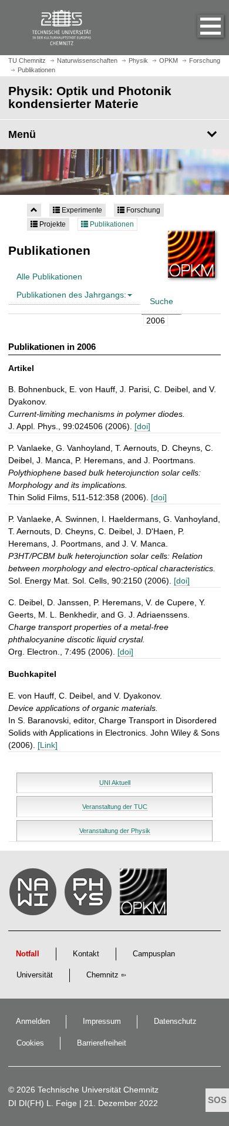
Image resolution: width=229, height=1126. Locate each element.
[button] (198, 27)
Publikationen (111, 224)
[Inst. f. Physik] (89, 894)
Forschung (142, 210)
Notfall (27, 954)
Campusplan (154, 954)
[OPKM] (145, 894)
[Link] (48, 745)
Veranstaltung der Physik (114, 830)
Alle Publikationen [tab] (49, 276)
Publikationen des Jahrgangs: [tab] (71, 294)
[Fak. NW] (34, 894)
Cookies (30, 1043)
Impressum (102, 1021)
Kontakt (86, 954)
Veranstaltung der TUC (114, 806)
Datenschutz (175, 1021)
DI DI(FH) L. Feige (42, 1103)
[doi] (142, 426)
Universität (34, 975)
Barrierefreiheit (101, 1043)
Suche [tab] (161, 301)
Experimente (81, 210)
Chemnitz (102, 975)
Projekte (52, 224)
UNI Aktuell (114, 782)
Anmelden (33, 1021)
